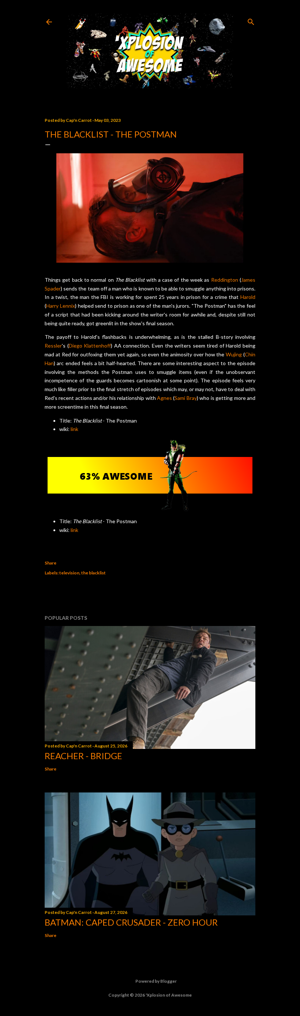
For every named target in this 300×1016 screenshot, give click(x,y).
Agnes (164, 398)
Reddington (224, 280)
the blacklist (93, 573)
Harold (247, 297)
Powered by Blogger (156, 981)
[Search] (251, 20)
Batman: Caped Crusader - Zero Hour (131, 922)
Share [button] (50, 563)
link (74, 429)
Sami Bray (185, 398)
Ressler (53, 345)
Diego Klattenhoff (90, 345)
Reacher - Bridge (83, 755)
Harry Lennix (60, 306)
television (69, 573)
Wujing (234, 354)
